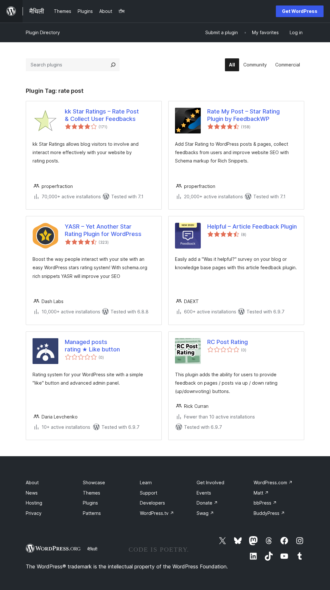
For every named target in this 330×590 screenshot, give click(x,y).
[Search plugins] (113, 64)
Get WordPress (299, 11)
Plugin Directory (43, 32)
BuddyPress (269, 513)
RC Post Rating (227, 342)
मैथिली (92, 549)
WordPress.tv (157, 513)
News (32, 493)
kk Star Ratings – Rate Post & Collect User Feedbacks (102, 115)
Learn (146, 482)
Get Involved (210, 482)
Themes (91, 493)
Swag (205, 513)
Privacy (34, 513)
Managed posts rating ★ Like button (92, 346)
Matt (261, 493)
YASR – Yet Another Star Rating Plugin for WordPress (103, 230)
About (32, 482)
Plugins (90, 503)
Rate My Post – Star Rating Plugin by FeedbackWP (243, 115)
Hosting (34, 503)
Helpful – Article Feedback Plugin (252, 226)
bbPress (265, 503)
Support (148, 493)
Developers (152, 503)
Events (204, 493)
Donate (207, 503)
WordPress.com (273, 482)
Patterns (92, 513)
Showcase (94, 482)
